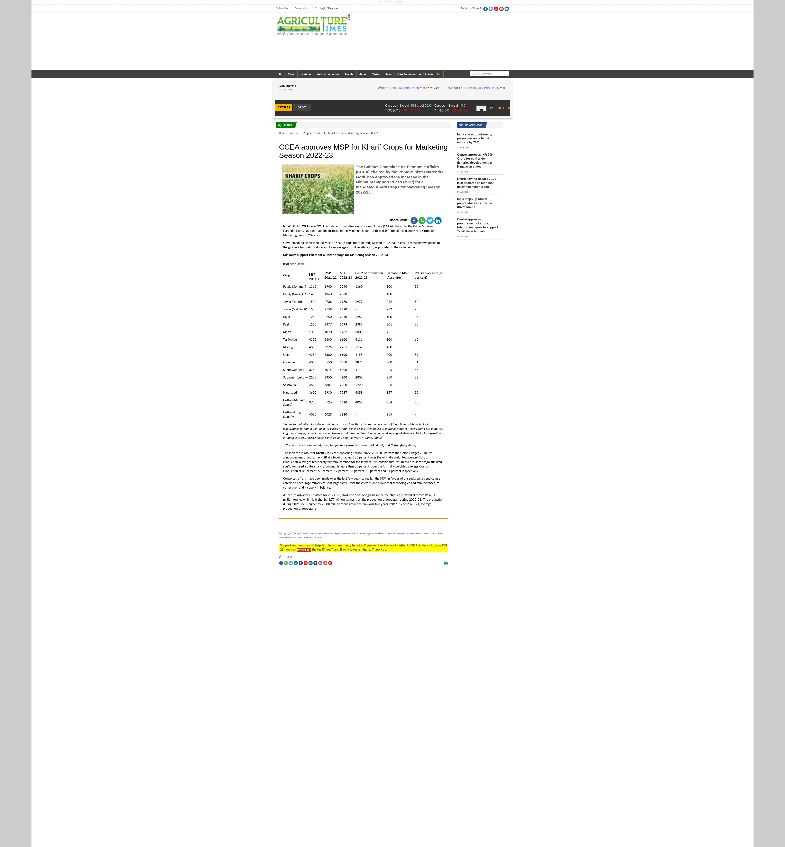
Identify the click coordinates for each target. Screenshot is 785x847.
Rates (362, 73)
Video (376, 73)
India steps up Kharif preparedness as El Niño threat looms (474, 203)
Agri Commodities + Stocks (416, 73)
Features (306, 73)
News (291, 73)
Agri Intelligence (328, 73)
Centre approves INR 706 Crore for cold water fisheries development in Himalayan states (475, 160)
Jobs (389, 73)
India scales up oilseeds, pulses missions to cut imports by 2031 (474, 138)
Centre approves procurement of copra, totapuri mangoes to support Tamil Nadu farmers (477, 225)
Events (349, 73)
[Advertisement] (432, 41)
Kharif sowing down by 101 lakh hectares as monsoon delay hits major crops (476, 182)
